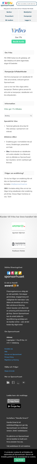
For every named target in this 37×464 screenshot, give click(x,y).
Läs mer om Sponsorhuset (13, 354)
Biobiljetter (28, 12)
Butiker (9, 12)
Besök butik (18, 41)
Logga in (28, 20)
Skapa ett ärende (9, 371)
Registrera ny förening (12, 360)
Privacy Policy (9, 357)
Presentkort (9, 16)
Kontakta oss (9, 349)
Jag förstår (19, 460)
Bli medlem (9, 20)
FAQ (6, 351)
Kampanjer (28, 16)
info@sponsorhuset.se (19, 184)
